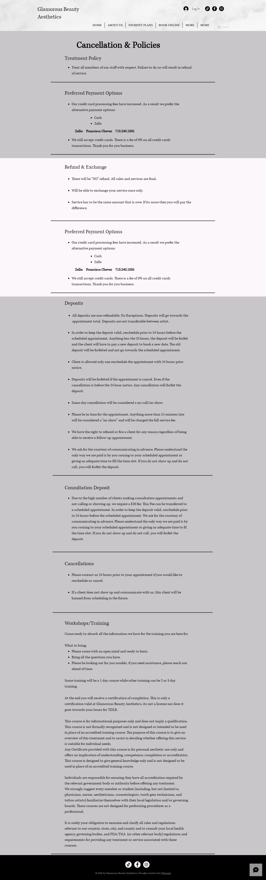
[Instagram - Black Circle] (221, 8)
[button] (190, 25)
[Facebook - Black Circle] (214, 8)
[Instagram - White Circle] (146, 864)
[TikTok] (207, 8)
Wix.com (166, 873)
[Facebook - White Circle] (137, 864)
